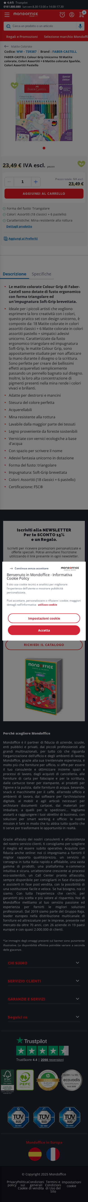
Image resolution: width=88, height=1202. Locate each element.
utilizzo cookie (47, 604)
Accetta (44, 630)
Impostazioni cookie (44, 618)
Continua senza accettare (32, 568)
